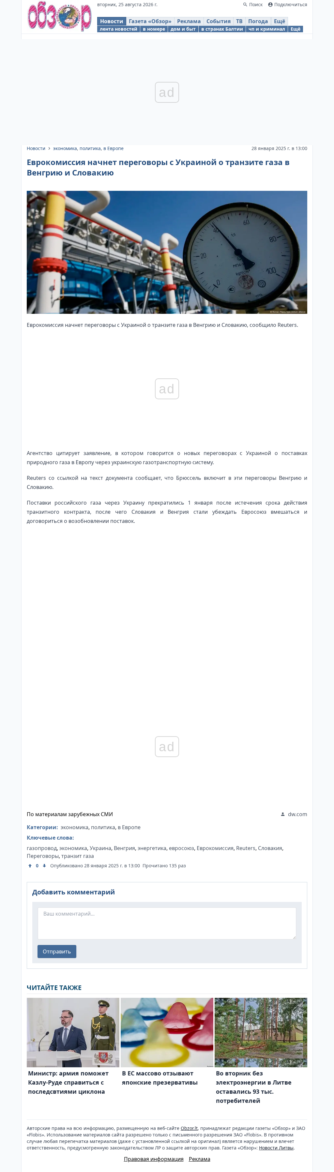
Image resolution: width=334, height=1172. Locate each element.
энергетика (152, 848)
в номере (154, 29)
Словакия (270, 848)
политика (90, 148)
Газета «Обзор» (150, 21)
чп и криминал (267, 29)
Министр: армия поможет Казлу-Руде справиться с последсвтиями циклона (68, 1082)
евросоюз (181, 848)
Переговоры (43, 856)
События (218, 21)
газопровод (42, 848)
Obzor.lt (189, 1128)
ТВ (239, 21)
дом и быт (183, 29)
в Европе (113, 148)
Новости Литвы (276, 1148)
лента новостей (118, 29)
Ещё (279, 21)
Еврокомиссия (215, 848)
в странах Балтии (222, 29)
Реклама (189, 21)
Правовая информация (154, 1159)
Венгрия (124, 848)
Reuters (245, 848)
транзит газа (77, 856)
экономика (65, 148)
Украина (100, 848)
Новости (111, 21)
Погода (258, 21)
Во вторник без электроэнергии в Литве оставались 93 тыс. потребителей (254, 1086)
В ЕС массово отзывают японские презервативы (160, 1077)
